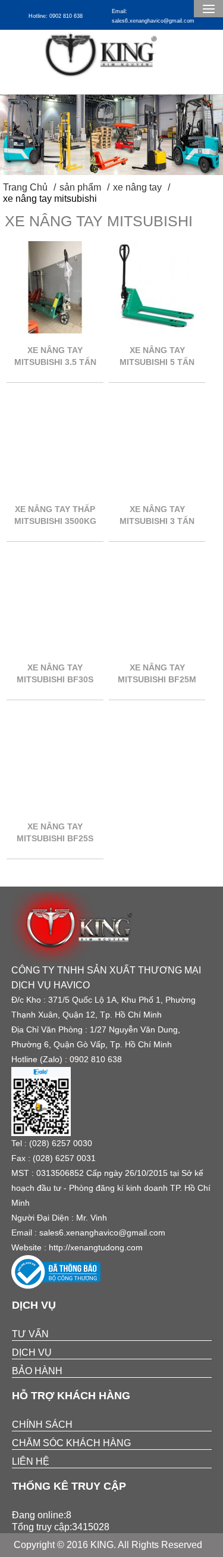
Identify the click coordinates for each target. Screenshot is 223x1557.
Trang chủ (25, 187)
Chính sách (42, 1424)
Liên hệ (30, 1461)
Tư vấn (30, 1334)
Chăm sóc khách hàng (71, 1443)
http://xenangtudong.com (96, 1247)
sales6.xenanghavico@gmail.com (102, 1232)
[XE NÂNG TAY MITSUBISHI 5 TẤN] (157, 330)
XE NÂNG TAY (137, 187)
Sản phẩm (80, 187)
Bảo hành (37, 1371)
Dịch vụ (32, 1352)
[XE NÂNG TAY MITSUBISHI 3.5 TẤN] (55, 330)
